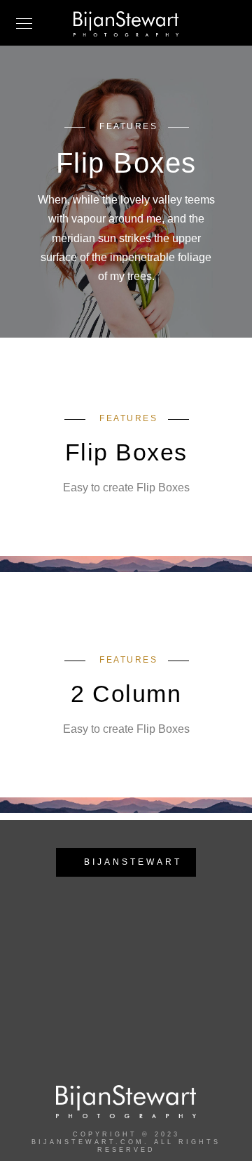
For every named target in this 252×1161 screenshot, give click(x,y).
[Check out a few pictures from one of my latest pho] (99, 999)
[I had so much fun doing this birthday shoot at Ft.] (99, 965)
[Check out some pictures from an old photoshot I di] (45, 999)
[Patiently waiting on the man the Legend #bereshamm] (208, 965)
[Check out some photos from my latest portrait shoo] (153, 999)
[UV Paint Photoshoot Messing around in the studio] (45, 965)
